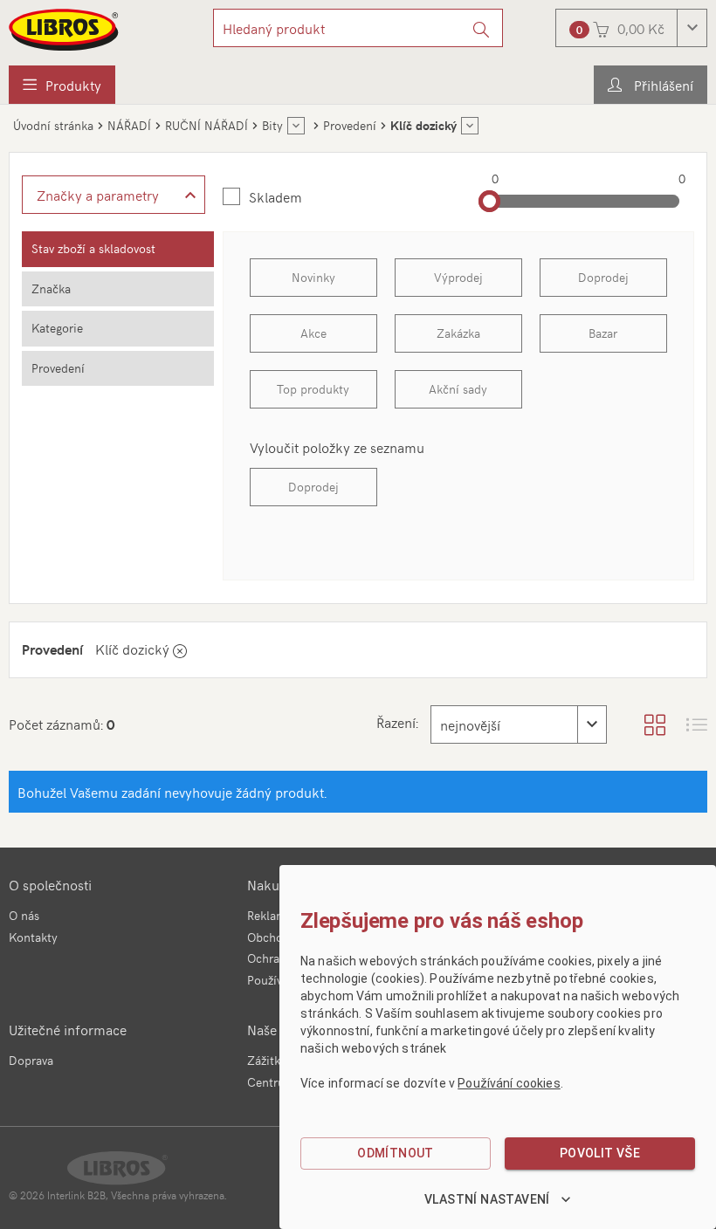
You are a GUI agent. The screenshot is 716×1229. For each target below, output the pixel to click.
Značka (51, 288)
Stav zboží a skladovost (93, 248)
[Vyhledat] (481, 28)
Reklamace (276, 915)
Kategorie (57, 327)
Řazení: (397, 721)
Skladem (275, 196)
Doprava (31, 1060)
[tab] (118, 249)
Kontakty (33, 937)
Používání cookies (509, 1083)
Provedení (58, 368)
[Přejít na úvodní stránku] (64, 30)
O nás (24, 915)
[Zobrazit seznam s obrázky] (696, 724)
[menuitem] (62, 84)
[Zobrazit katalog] (654, 724)
